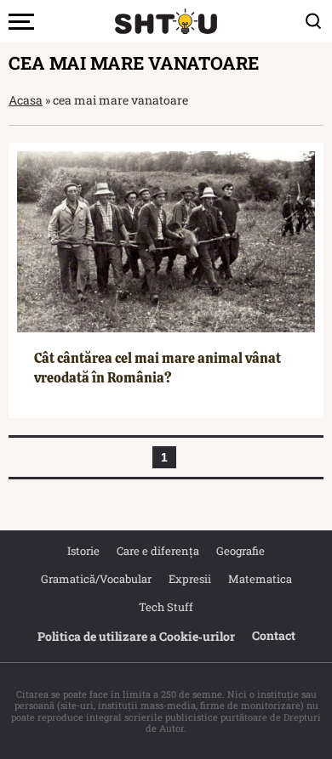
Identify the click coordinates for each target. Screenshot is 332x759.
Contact (273, 635)
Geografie (240, 550)
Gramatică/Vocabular (96, 578)
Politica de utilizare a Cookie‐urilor (136, 636)
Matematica (260, 578)
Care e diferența (158, 550)
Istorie (83, 550)
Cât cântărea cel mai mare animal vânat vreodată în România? (157, 367)
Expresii (190, 578)
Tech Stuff (166, 607)
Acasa (26, 100)
